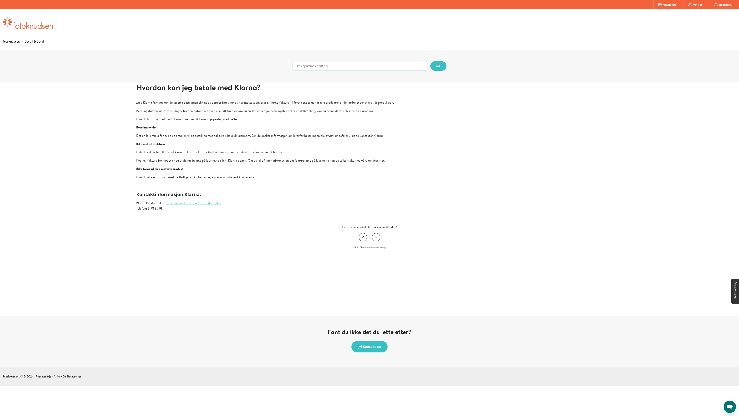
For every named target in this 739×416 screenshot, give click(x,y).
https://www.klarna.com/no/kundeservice (193, 203)
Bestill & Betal (34, 41)
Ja (363, 237)
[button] (735, 291)
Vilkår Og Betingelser (67, 376)
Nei (376, 237)
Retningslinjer (44, 376)
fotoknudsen (11, 41)
